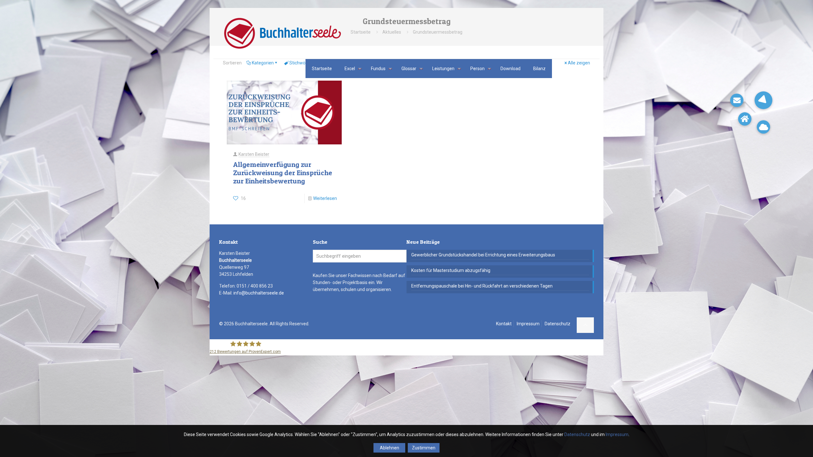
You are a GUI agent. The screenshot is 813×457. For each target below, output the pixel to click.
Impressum (528, 323)
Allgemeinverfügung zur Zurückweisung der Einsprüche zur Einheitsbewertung (282, 172)
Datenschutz (557, 323)
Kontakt (504, 323)
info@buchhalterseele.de (258, 292)
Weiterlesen (325, 198)
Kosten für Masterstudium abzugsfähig (450, 270)
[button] (763, 100)
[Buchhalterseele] (282, 33)
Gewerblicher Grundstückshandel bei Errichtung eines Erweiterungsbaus (483, 254)
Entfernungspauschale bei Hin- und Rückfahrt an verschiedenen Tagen (482, 285)
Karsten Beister (254, 154)
